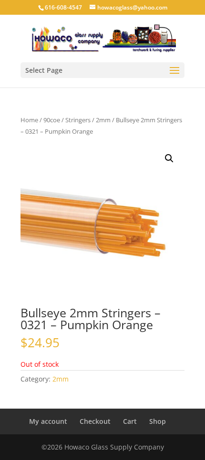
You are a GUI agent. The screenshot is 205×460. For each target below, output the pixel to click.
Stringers (78, 120)
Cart (130, 421)
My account (48, 421)
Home (29, 120)
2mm (103, 120)
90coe (51, 120)
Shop (157, 421)
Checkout (95, 421)
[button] (169, 158)
